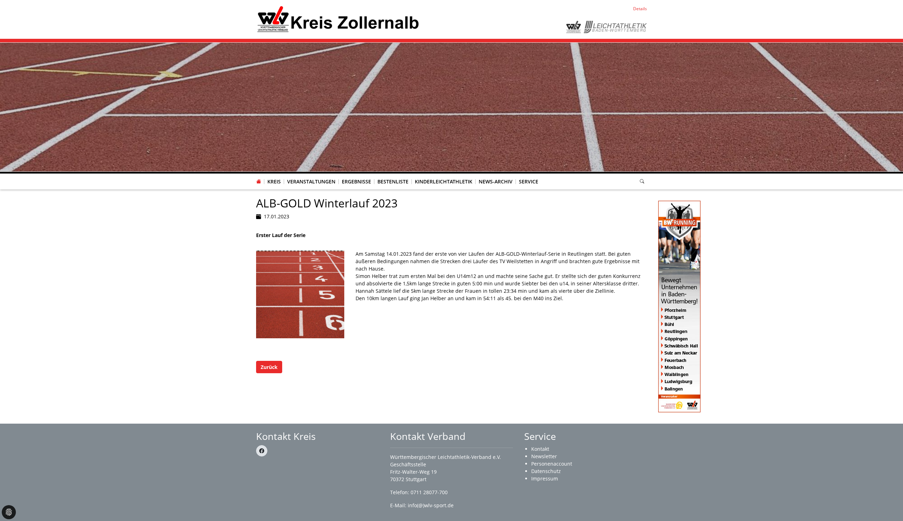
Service (528, 181)
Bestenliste (392, 181)
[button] (274, 174)
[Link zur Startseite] (337, 19)
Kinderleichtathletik (443, 181)
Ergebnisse (356, 181)
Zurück (269, 367)
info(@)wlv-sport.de (431, 505)
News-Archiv (496, 181)
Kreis (274, 181)
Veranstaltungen (311, 181)
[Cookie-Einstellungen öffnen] (9, 512)
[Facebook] (261, 450)
